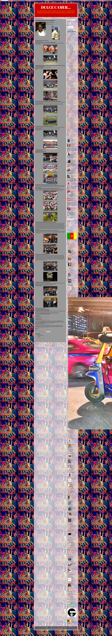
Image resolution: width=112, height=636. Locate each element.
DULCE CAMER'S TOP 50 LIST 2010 (73, 168)
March (70, 58)
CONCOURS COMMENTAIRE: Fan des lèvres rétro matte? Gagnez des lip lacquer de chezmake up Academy (72, 526)
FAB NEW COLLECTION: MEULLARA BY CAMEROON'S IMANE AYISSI (73, 497)
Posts (69, 26)
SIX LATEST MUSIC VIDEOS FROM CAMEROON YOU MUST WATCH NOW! (71, 200)
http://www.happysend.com (71, 97)
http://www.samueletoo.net (71, 91)
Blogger (61, 628)
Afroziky (69, 443)
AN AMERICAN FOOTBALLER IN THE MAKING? (72, 66)
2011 (69, 44)
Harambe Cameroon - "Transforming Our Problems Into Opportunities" (71, 530)
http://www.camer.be (70, 117)
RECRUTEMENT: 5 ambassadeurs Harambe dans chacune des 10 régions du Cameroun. (72, 534)
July (69, 53)
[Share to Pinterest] (50, 331)
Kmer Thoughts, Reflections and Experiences (70, 285)
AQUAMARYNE (70, 583)
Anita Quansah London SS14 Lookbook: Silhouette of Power (73, 520)
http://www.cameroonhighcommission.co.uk (71, 107)
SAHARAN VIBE (70, 562)
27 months (69, 269)
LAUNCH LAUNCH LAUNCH (72, 68)
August (70, 52)
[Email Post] (45, 331)
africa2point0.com (71, 449)
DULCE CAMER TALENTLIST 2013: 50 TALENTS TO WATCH (73, 161)
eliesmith (69, 249)
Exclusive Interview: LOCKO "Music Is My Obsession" (73, 456)
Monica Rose (70, 506)
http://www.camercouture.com (72, 85)
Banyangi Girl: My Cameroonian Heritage (71, 491)
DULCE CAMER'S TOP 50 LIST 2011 (73, 153)
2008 (69, 76)
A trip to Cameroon (72, 558)
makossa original (70, 256)
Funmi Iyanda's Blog (71, 542)
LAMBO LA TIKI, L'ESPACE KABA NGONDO (73, 192)
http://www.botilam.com (71, 110)
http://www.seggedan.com (71, 95)
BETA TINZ (69, 262)
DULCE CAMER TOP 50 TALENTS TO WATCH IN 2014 (73, 183)
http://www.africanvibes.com (71, 125)
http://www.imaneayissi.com (71, 114)
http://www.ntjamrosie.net (71, 119)
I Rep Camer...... (70, 483)
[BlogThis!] (47, 331)
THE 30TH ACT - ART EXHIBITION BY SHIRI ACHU (73, 140)
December (70, 47)
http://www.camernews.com (71, 102)
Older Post (63, 343)
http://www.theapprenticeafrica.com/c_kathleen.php (71, 127)
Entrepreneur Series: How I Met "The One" (72, 492)
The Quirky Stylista (71, 472)
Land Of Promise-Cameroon (71, 556)
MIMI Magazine (70, 518)
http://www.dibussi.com (70, 128)
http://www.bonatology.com (71, 120)
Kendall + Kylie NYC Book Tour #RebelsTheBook (73, 508)
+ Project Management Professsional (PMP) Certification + (73, 288)
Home (50, 343)
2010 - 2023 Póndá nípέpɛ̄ (73, 257)
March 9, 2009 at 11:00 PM (41, 338)
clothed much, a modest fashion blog (71, 591)
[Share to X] (48, 331)
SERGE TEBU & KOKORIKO (71, 63)
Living (72, 501)
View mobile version (50, 345)
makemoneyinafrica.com (72, 291)
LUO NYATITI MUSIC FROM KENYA (73, 564)
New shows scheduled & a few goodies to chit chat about (73, 514)
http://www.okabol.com (70, 80)
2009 (69, 46)
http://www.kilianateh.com (71, 111)
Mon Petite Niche (70, 597)
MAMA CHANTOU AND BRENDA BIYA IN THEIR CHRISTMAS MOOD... (71, 209)
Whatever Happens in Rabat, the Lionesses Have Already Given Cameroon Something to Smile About (72, 252)
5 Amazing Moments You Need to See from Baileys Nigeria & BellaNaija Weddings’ (71, 468)
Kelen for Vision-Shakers (72, 568)
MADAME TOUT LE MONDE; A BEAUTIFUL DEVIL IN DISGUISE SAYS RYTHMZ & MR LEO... (71, 146)
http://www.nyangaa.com (71, 101)
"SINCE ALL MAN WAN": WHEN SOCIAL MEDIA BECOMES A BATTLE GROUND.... (71, 486)
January (70, 74)
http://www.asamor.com (71, 121)
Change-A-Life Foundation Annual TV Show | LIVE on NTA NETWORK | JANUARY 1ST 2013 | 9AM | (72, 545)
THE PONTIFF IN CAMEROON (71, 61)
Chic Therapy (70, 272)
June (69, 54)
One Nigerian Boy (71, 577)
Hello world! (70, 292)
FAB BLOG (69, 435)
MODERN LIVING (72, 584)
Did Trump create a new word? (73, 280)
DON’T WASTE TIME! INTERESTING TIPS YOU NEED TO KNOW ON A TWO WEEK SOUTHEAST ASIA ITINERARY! (72, 431)
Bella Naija (69, 465)
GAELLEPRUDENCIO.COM (73, 479)
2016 (69, 38)
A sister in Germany (71, 459)
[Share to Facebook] (49, 331)
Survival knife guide (71, 270)
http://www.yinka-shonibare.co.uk (70, 109)
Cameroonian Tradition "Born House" (73, 570)
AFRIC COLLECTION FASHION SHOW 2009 (72, 70)
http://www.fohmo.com (70, 96)
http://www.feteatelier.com (71, 90)
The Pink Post (70, 512)
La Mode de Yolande (71, 549)
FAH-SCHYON (70, 495)
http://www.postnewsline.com (71, 123)
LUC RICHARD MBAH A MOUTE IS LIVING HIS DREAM (73, 176)
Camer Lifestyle (70, 596)
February (70, 73)
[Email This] (46, 331)
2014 (69, 40)
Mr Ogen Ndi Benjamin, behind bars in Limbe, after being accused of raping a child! (72, 265)
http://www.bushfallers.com (71, 124)
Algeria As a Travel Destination (73, 461)
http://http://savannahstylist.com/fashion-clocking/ (71, 81)
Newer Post (37, 343)
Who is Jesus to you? (71, 540)
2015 (69, 39)
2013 (69, 41)
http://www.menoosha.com (71, 122)
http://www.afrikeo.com (70, 100)
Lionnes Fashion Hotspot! (70, 589)
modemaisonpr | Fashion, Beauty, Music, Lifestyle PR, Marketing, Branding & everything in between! (72, 295)
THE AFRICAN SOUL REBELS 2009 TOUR (72, 71)
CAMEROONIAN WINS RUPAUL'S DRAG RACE (72, 60)
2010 (69, 45)
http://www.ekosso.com (70, 118)
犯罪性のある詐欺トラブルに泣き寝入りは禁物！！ (72, 450)
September (70, 51)
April (70, 57)
